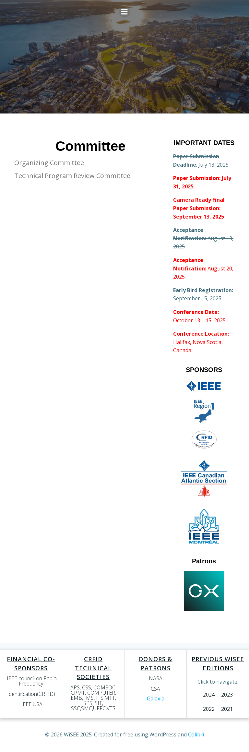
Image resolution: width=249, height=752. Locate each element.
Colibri (196, 734)
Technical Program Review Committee (72, 175)
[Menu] (124, 12)
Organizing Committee (49, 162)
